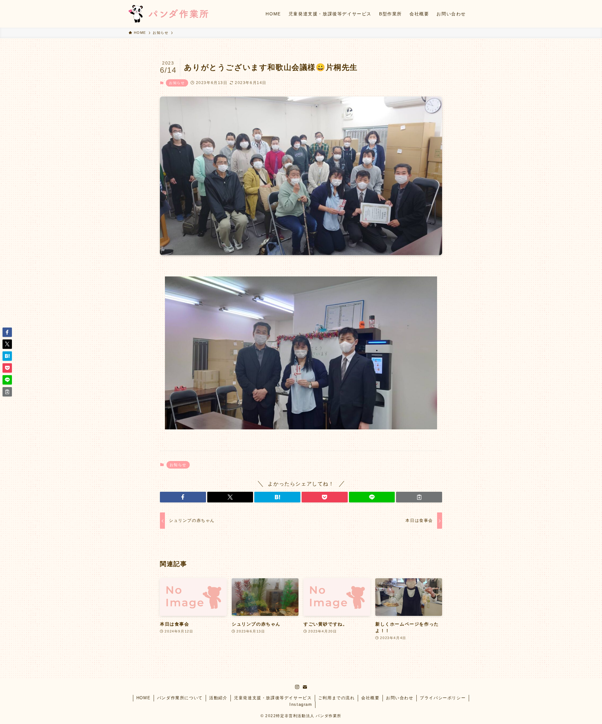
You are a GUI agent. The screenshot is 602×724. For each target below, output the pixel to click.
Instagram (300, 704)
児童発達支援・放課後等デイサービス (273, 697)
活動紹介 (218, 697)
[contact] (305, 687)
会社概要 (370, 697)
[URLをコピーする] (419, 497)
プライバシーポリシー (443, 697)
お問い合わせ (400, 697)
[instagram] (297, 687)
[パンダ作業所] (169, 14)
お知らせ (177, 83)
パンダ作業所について (180, 697)
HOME (143, 697)
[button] (183, 497)
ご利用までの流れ (336, 697)
